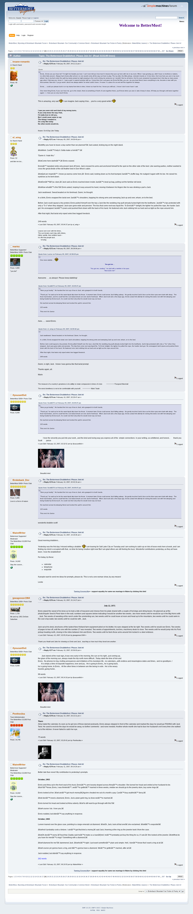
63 (147, 51)
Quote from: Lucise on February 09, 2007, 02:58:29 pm (58, 254)
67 (156, 51)
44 (104, 51)
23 (57, 51)
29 (70, 51)
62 (145, 51)
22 (55, 51)
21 (52, 51)
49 (116, 51)
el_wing (17, 137)
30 (73, 51)
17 (42, 51)
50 (118, 51)
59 (138, 51)
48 (113, 51)
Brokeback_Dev (21, 480)
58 (136, 51)
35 (84, 51)
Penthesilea (19, 713)
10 (27, 51)
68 (159, 51)
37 (89, 51)
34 (82, 51)
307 (163, 51)
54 (127, 51)
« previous (176, 47)
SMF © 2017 (96, 908)
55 (129, 51)
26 (64, 51)
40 (95, 51)
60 (141, 51)
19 (48, 51)
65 (152, 51)
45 (107, 51)
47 (111, 51)
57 (134, 51)
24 (59, 51)
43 (102, 51)
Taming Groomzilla (81, 591)
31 (75, 51)
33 (80, 51)
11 (29, 51)
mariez (16, 246)
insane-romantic (21, 61)
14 (36, 51)
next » (182, 47)
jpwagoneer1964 (21, 598)
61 (143, 51)
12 (31, 51)
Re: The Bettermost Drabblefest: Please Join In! (63, 61)
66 (154, 51)
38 (91, 51)
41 (98, 51)
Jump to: (141, 891)
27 (66, 51)
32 (77, 51)
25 (61, 51)
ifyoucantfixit (19, 395)
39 (93, 51)
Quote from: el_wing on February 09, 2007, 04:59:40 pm (58, 329)
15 (38, 51)
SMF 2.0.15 (86, 908)
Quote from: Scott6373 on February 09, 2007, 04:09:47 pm (59, 286)
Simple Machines (107, 908)
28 (68, 51)
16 (40, 51)
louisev (144, 43)
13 (33, 51)
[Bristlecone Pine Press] (11, 568)
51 (120, 51)
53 (125, 51)
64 (150, 51)
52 (122, 51)
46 (109, 51)
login (29, 18)
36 (86, 51)
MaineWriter (136, 43)
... (161, 51)
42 (100, 51)
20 (50, 51)
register (36, 18)
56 (132, 51)
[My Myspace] (11, 86)
